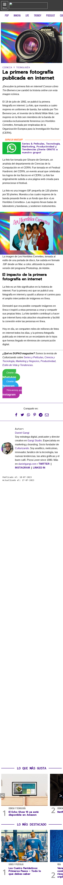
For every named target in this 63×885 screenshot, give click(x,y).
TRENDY (37, 15)
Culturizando (22, 448)
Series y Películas (33, 357)
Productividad (48, 361)
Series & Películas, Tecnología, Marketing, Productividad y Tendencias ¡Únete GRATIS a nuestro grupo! (41, 148)
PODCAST (50, 15)
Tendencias (26, 365)
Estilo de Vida (10, 365)
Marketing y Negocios (27, 361)
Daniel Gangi (22, 433)
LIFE (27, 15)
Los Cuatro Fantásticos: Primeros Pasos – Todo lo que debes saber (25, 871)
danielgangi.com (27, 464)
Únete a (9, 375)
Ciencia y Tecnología (16, 67)
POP (7, 15)
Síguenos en (12, 392)
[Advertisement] (31, 624)
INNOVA (17, 15)
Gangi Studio (35, 440)
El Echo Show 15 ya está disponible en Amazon (24, 813)
